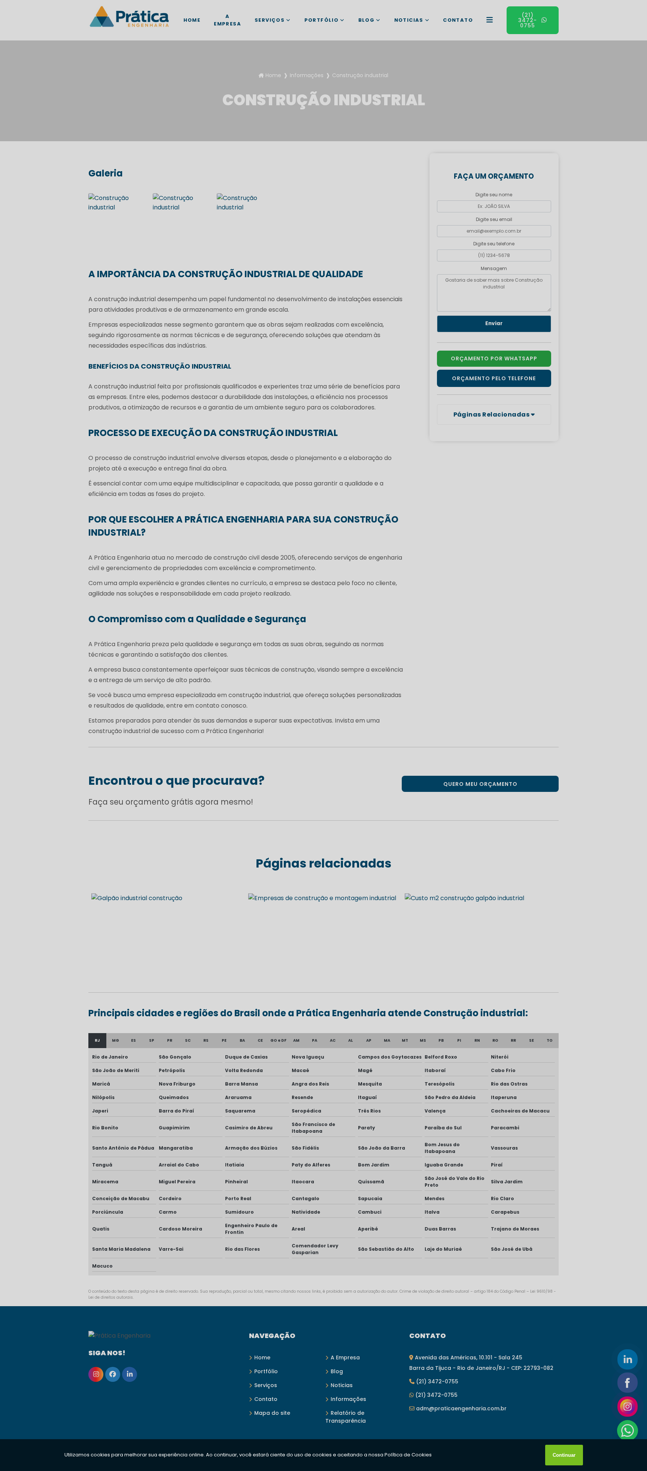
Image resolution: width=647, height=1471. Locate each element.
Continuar (564, 1455)
